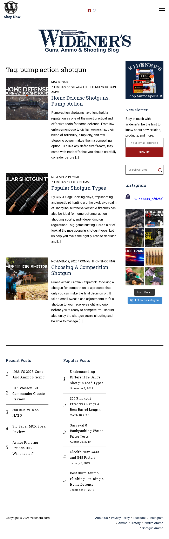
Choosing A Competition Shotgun (79, 270)
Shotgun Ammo (80, 182)
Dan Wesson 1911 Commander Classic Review (28, 393)
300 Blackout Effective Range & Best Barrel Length (85, 404)
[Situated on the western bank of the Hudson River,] (135, 237)
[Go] (159, 169)
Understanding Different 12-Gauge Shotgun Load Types (86, 377)
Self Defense (91, 87)
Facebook (139, 518)
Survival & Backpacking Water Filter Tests (86, 430)
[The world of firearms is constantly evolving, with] (154, 257)
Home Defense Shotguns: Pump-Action (80, 100)
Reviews (74, 87)
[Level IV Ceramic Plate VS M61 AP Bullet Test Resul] (154, 276)
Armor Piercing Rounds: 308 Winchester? (25, 448)
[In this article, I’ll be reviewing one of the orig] (135, 276)
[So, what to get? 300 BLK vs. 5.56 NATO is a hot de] (154, 218)
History (60, 87)
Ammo (123, 523)
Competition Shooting (97, 261)
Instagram (156, 518)
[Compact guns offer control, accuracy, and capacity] (135, 218)
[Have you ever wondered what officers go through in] (135, 257)
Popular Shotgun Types (78, 188)
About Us (101, 518)
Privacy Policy (120, 518)
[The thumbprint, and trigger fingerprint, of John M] (154, 237)
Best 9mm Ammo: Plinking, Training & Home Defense (87, 478)
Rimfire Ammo (153, 523)
